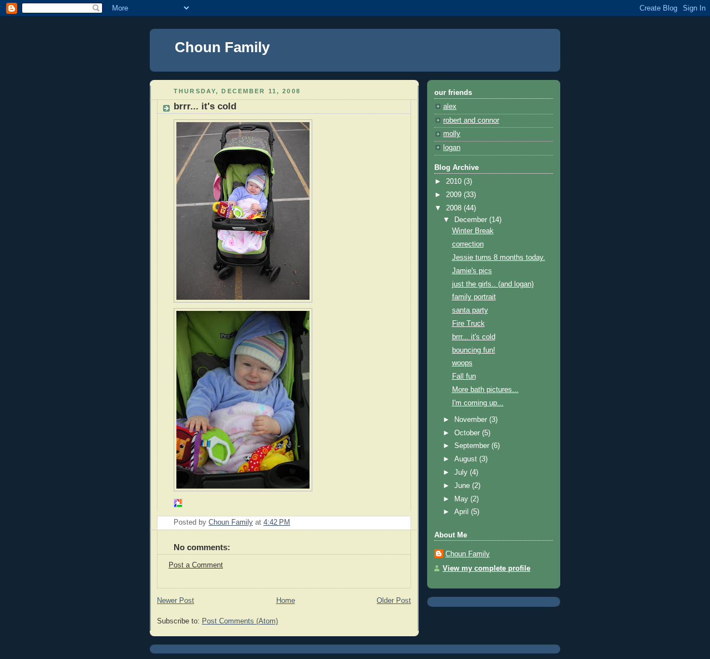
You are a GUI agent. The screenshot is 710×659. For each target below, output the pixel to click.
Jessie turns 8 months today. (498, 257)
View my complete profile (486, 568)
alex (450, 106)
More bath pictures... (485, 390)
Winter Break (473, 231)
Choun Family (222, 47)
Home (285, 601)
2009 (455, 195)
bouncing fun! (473, 350)
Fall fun (464, 376)
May (462, 499)
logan (451, 148)
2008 (455, 208)
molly (451, 134)
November (471, 420)
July (462, 472)
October (468, 433)
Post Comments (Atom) (240, 621)
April (462, 512)
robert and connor (471, 120)
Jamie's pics (472, 271)
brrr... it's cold (473, 337)
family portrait (474, 297)
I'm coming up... (478, 403)
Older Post (394, 601)
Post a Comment (196, 565)
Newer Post (175, 601)
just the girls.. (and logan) (493, 284)
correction (468, 244)
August (466, 459)
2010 (455, 181)
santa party (470, 310)
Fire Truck (468, 324)
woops (462, 363)
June (463, 486)
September (472, 446)
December (471, 220)
